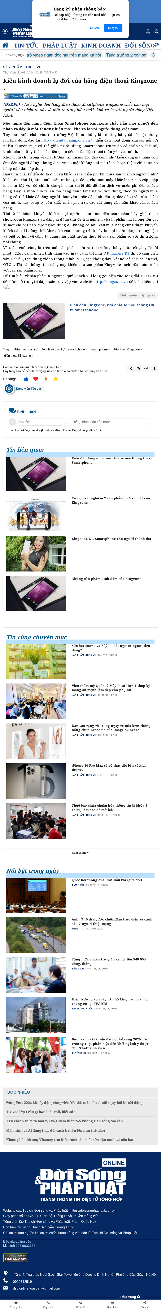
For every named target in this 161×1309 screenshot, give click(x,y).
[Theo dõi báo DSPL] (80, 96)
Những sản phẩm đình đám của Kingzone (106, 579)
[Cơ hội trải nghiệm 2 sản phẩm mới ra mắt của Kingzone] (36, 514)
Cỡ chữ (80, 1307)
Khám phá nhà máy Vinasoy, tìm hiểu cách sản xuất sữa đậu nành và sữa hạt (70, 1140)
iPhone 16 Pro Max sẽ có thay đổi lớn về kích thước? (109, 767)
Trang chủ (16, 1307)
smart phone (76, 349)
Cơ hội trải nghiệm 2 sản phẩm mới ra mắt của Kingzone (111, 500)
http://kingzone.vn (111, 281)
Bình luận (112, 1307)
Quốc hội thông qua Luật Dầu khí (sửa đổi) (107, 880)
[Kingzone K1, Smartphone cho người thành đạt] (36, 553)
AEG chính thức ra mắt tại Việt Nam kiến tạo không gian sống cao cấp (64, 1121)
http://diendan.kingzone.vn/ (66, 140)
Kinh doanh (101, 45)
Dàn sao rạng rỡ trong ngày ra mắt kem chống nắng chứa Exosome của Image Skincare (111, 727)
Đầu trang (128, 1297)
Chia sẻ (145, 1307)
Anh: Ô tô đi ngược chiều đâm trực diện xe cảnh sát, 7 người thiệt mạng (112, 921)
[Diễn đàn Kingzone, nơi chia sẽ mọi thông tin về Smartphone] (34, 321)
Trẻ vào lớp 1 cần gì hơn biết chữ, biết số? (40, 1112)
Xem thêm (79, 852)
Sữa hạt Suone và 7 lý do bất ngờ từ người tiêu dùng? (111, 648)
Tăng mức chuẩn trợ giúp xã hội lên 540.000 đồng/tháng (108, 961)
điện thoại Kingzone (126, 349)
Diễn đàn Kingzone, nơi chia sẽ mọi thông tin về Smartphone (112, 307)
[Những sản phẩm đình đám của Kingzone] (36, 593)
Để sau (94, 28)
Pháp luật (60, 45)
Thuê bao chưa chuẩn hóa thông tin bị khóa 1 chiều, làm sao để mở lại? (109, 807)
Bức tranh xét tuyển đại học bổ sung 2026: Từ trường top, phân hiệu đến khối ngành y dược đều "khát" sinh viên (110, 1043)
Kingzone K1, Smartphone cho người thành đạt (111, 539)
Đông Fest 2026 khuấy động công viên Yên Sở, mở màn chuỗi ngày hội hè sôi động (74, 1102)
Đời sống (140, 45)
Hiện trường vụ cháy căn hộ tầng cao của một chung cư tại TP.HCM (110, 1001)
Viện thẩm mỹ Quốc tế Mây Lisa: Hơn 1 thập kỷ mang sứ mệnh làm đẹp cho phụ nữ (111, 687)
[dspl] (6, 46)
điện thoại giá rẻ (24, 349)
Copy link (48, 1307)
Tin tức (26, 45)
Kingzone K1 (118, 253)
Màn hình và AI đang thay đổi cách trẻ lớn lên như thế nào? (55, 1130)
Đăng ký (113, 28)
